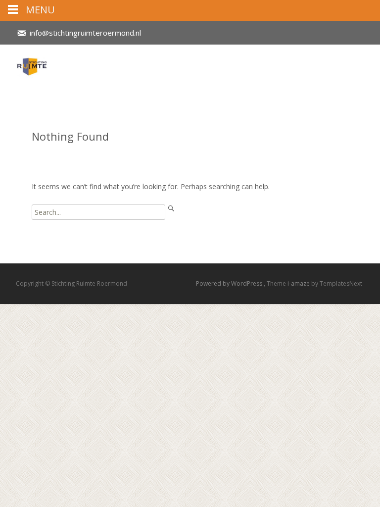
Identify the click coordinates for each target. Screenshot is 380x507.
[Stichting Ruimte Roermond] (24, 64)
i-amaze (299, 283)
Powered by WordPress (230, 283)
